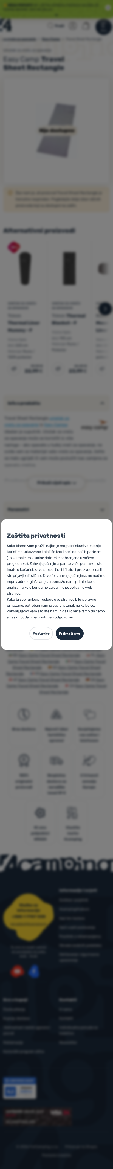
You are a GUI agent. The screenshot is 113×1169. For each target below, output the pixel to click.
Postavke (41, 633)
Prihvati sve (69, 633)
